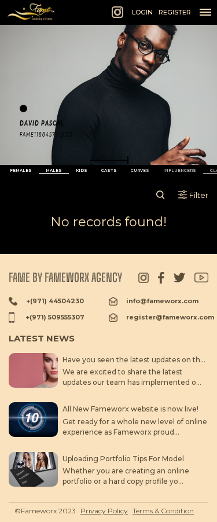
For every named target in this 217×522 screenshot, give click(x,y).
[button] (109, 160)
